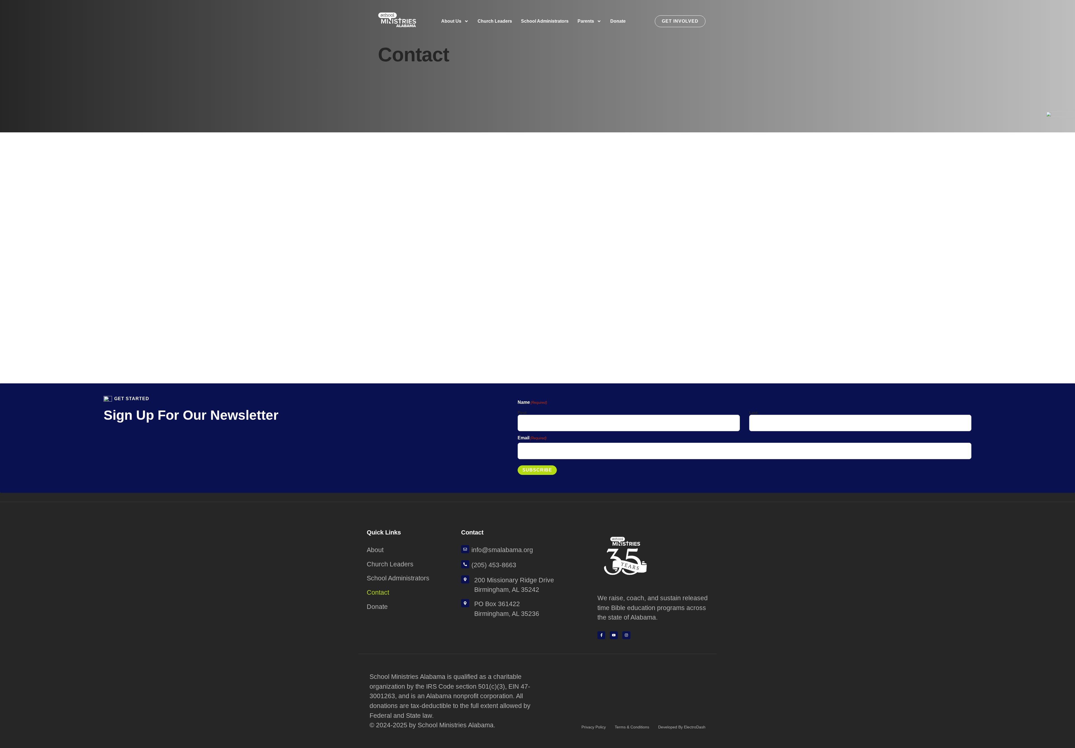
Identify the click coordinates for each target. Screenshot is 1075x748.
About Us (451, 21)
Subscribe (537, 470)
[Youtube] (614, 635)
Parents (586, 21)
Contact (378, 592)
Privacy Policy (593, 727)
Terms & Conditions (632, 727)
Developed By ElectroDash (681, 727)
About (375, 550)
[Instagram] (626, 635)
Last (753, 412)
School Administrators (545, 21)
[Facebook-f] (601, 635)
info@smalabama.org (502, 550)
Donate (618, 21)
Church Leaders (495, 21)
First (522, 412)
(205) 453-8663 (493, 565)
